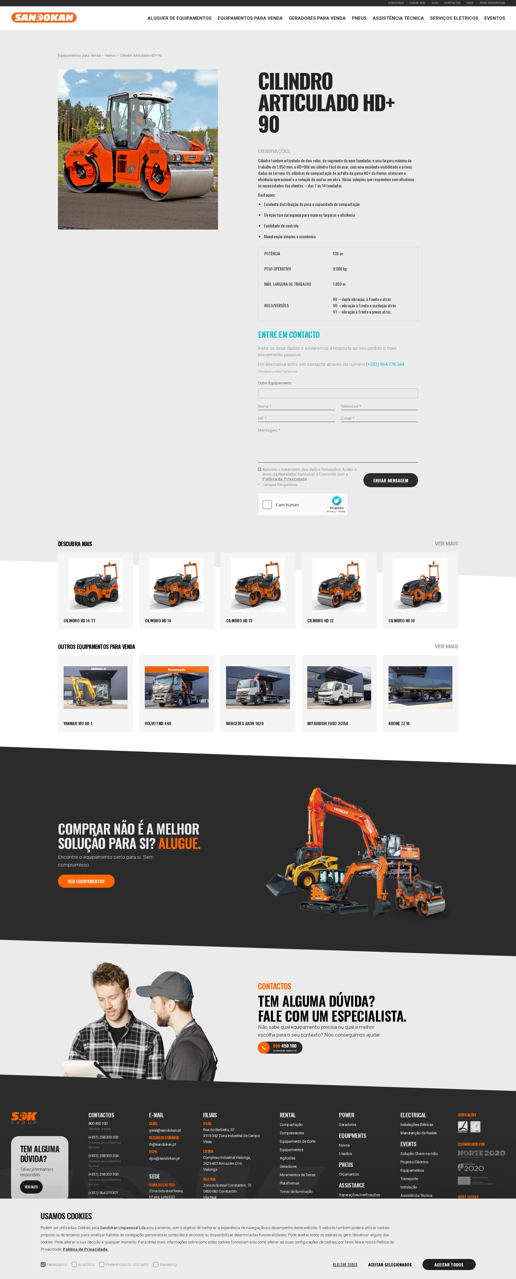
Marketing (168, 1264)
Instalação (408, 1187)
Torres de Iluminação (296, 1191)
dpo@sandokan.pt (164, 1158)
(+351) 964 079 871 (103, 1193)
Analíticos (86, 1264)
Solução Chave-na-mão (419, 1153)
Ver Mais (446, 543)
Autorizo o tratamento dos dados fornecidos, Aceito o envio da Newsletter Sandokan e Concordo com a (309, 474)
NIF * (262, 418)
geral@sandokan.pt (165, 1130)
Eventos (494, 18)
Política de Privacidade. (86, 1249)
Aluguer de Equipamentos (180, 18)
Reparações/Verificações (359, 1195)
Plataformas (289, 1183)
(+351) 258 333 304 (103, 1155)
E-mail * (347, 418)
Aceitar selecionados (390, 1264)
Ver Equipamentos (86, 881)
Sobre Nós (418, 2)
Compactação (291, 1124)
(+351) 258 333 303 (103, 1137)
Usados (345, 1153)
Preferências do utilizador (127, 1264)
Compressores (292, 1133)
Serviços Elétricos (454, 18)
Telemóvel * (351, 406)
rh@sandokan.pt (162, 1144)
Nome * (264, 406)
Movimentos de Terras (297, 1175)
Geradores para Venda (317, 18)
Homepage (396, 2)
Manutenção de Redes (418, 1133)
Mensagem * (269, 430)
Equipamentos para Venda (250, 18)
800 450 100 (98, 1123)
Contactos (452, 2)
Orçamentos (349, 1174)
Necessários (57, 1264)
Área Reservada (492, 2)
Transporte (409, 1178)
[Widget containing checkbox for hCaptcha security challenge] (303, 504)
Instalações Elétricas (416, 1124)
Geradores (288, 1166)
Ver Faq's (31, 1186)
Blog (434, 2)
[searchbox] (261, 393)
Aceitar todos (448, 1264)
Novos (344, 1145)
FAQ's (470, 2)
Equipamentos (412, 1170)
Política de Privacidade (284, 479)
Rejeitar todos (345, 1264)
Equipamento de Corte (298, 1141)
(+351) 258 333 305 (103, 1174)
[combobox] (338, 393)
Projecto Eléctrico (414, 1162)
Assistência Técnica (398, 18)
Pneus (359, 18)
